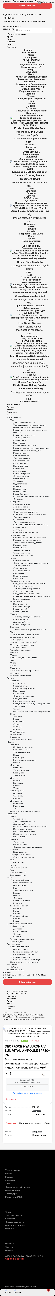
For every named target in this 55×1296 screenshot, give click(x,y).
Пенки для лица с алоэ (24, 832)
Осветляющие (20, 568)
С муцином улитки (21, 474)
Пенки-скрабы (20, 837)
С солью (17, 934)
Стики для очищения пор (31, 86)
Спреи (31, 106)
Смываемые (19, 468)
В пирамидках (20, 852)
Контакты (11, 47)
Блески (16, 786)
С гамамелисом (20, 619)
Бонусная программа (23, 1)
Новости (9, 1244)
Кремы (31, 62)
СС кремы (18, 796)
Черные (17, 433)
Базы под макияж (21, 750)
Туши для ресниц (21, 770)
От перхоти (19, 683)
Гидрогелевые (20, 484)
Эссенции (31, 108)
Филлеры (31, 113)
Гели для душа (20, 885)
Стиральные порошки (23, 954)
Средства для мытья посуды (31, 343)
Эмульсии (31, 72)
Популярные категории (31, 65)
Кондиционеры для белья (25, 952)
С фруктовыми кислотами (25, 512)
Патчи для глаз (20, 466)
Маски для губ (20, 609)
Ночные (17, 486)
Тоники (31, 96)
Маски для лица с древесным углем (30, 430)
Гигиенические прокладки (31, 310)
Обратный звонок (27, 6)
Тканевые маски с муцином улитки (29, 425)
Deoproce (36, 1111)
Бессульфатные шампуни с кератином (31, 704)
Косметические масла (31, 115)
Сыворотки (31, 57)
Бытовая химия (29, 336)
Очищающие (19, 819)
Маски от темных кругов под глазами (31, 448)
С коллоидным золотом (24, 445)
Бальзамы (31, 157)
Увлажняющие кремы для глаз (27, 543)
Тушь (15, 809)
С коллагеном (20, 440)
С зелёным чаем (21, 476)
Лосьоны (31, 94)
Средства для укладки (31, 159)
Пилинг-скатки (20, 844)
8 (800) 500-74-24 (12, 15)
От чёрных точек (21, 461)
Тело (29, 275)
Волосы (29, 144)
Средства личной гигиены (30, 305)
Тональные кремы (21, 752)
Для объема (19, 706)
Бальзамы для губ (22, 607)
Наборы (31, 375)
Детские (17, 929)
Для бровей (31, 200)
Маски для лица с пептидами (27, 451)
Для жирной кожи (21, 622)
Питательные (19, 548)
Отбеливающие (21, 456)
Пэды (31, 74)
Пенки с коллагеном (22, 829)
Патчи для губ (20, 604)
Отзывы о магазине (14, 1222)
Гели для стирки (21, 949)
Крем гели (18, 578)
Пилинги (31, 229)
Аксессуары (29, 372)
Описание (11, 1123)
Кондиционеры (31, 154)
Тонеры (31, 69)
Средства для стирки (31, 338)
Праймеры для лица (23, 747)
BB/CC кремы (31, 198)
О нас (8, 1212)
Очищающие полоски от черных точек (31, 497)
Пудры (16, 755)
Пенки (31, 226)
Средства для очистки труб (27, 960)
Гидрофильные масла (31, 91)
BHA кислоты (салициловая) (31, 84)
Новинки (11, 42)
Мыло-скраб (19, 862)
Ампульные (18, 530)
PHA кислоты (31, 81)
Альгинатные (19, 471)
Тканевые (18, 481)
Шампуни (31, 147)
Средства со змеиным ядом (26, 594)
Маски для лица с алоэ (24, 435)
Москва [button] (7, 1)
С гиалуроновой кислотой (25, 532)
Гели (31, 101)
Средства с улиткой (23, 591)
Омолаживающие (21, 504)
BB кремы (18, 793)
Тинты (16, 788)
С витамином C (20, 463)
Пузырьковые (19, 489)
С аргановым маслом (23, 696)
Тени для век (19, 775)
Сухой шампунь (31, 152)
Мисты (31, 103)
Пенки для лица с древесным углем (30, 827)
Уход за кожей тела (31, 277)
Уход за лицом (29, 52)
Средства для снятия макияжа (31, 203)
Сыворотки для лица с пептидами (29, 515)
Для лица (31, 191)
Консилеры (18, 757)
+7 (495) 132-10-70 (31, 15)
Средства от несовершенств (31, 111)
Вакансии (39, 1)
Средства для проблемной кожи (29, 584)
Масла (16, 729)
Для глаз (31, 193)
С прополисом (20, 931)
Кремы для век (20, 545)
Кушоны (16, 798)
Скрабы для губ (21, 612)
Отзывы (48, 1123)
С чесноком (19, 694)
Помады (17, 781)
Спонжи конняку (31, 246)
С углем (17, 937)
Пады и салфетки (31, 241)
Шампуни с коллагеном (24, 701)
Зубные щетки (31, 313)
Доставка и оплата (16, 993)
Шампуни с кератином (24, 688)
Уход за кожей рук (31, 282)
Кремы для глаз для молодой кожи (29, 538)
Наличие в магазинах (30, 1123)
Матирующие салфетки (24, 760)
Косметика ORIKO (29, 401)
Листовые (18, 499)
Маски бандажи (21, 494)
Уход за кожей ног (31, 280)
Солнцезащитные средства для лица (31, 596)
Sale (9, 44)
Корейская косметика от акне (31, 77)
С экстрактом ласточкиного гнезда (30, 563)
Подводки (18, 768)
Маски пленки (19, 492)
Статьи (9, 1247)
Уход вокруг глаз (31, 89)
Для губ (31, 196)
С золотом (18, 520)
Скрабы (31, 231)
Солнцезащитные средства (31, 98)
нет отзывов (36, 1041)
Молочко (17, 903)
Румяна (16, 763)
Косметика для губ (31, 67)
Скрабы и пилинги (21, 901)
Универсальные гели (23, 890)
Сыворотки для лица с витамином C (30, 525)
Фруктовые (18, 842)
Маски (31, 55)
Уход (31, 149)
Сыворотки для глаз (23, 555)
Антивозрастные (21, 438)
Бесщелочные (20, 699)
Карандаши (18, 773)
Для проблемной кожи (24, 422)
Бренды (10, 37)
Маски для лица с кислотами (27, 428)
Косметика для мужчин (24, 599)
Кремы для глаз (31, 60)
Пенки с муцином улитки (24, 834)
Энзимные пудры (31, 248)
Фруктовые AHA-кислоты (31, 79)
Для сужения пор (21, 458)
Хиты (9, 39)
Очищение (29, 224)
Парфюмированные (22, 883)
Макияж (30, 188)
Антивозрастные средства (26, 589)
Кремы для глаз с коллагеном (27, 540)
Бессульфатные (20, 686)
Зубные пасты (31, 308)
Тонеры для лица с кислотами (27, 617)
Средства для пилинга (24, 586)
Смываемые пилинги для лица (27, 847)
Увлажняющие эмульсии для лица (29, 630)
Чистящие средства (31, 341)
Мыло (31, 236)
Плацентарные (20, 576)
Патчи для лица (21, 479)
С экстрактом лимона (23, 857)
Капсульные (18, 573)
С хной (16, 709)
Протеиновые (20, 443)
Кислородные (19, 453)
